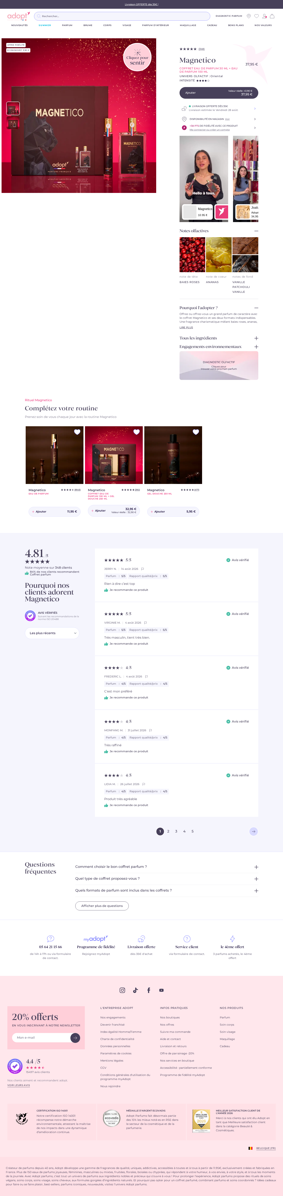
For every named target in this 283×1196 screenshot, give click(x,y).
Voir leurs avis (18, 1085)
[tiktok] (135, 990)
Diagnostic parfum (229, 16)
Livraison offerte (141, 947)
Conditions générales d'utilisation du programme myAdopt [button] (125, 1077)
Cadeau (212, 25)
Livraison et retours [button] (173, 1046)
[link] (264, 16)
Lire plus (186, 327)
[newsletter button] (75, 1038)
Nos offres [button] (167, 1024)
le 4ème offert (232, 947)
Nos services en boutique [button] (177, 1060)
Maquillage (188, 25)
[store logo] (19, 16)
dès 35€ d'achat (141, 954)
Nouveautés (19, 25)
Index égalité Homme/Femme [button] (120, 1032)
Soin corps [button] (227, 1024)
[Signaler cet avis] (142, 569)
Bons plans (236, 25)
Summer (45, 25)
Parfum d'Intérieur (155, 25)
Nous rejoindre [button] (110, 1086)
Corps (107, 25)
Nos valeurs (263, 25)
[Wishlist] (256, 16)
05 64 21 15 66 (50, 947)
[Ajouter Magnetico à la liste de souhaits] (77, 432)
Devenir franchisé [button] (112, 1024)
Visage (127, 25)
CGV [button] (103, 1068)
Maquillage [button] (227, 1039)
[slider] (13, 108)
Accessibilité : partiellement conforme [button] (186, 1068)
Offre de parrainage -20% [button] (177, 1053)
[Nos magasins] (248, 16)
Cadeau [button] (225, 1046)
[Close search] (215, 16)
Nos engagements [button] (112, 1017)
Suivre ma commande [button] (175, 1032)
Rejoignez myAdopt (96, 954)
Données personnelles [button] (115, 1046)
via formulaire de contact (186, 954)
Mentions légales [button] (111, 1060)
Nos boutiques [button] (170, 1017)
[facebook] (148, 990)
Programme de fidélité (96, 947)
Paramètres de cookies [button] (115, 1053)
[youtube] (161, 990)
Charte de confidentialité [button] (117, 1039)
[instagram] (122, 990)
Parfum (67, 25)
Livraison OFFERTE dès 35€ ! (141, 4)
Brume (87, 25)
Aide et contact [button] (170, 1039)
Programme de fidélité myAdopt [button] (182, 1075)
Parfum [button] (225, 1017)
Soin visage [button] (227, 1032)
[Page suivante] (253, 831)
